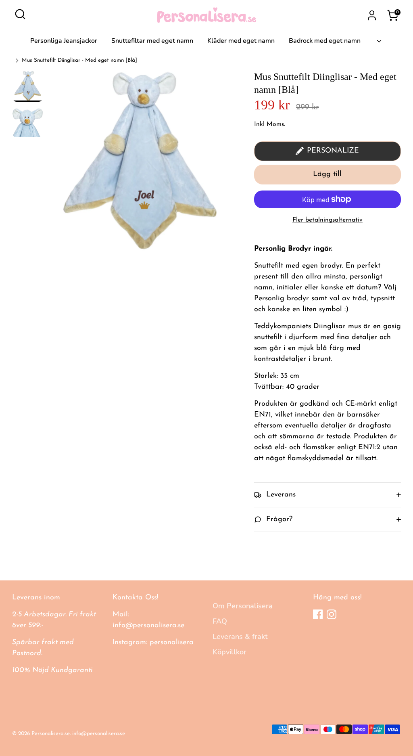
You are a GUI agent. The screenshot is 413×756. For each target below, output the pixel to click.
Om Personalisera (243, 606)
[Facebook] (318, 614)
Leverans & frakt (240, 636)
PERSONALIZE (333, 151)
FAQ (220, 621)
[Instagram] (331, 614)
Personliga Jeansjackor (63, 40)
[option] (139, 164)
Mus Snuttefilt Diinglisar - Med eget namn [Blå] (79, 60)
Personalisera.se (50, 733)
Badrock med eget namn (325, 40)
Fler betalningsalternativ (327, 220)
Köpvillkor (229, 652)
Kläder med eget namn (241, 40)
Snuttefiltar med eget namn (152, 40)
